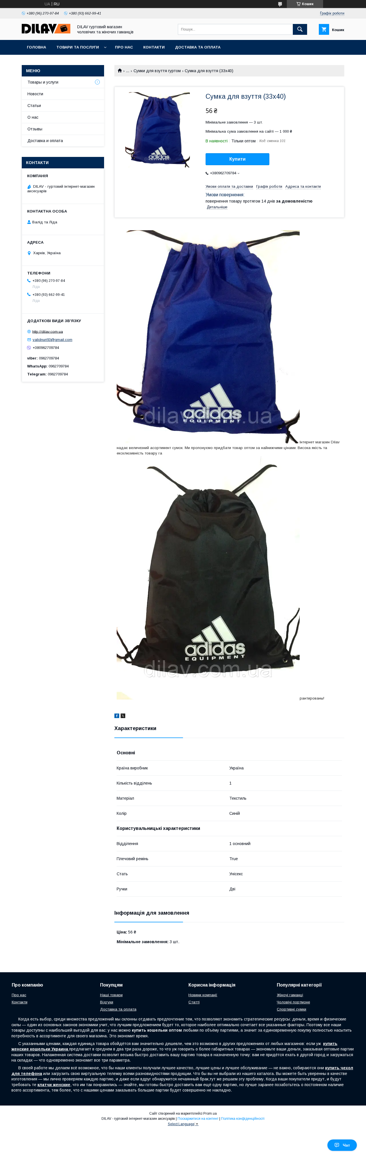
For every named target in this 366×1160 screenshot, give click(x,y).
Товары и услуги (42, 82)
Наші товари (111, 995)
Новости (35, 94)
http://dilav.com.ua (47, 331)
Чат (346, 1145)
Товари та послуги (77, 47)
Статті (194, 1002)
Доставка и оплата (45, 140)
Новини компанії (202, 995)
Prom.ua (210, 1113)
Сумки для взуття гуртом (157, 70)
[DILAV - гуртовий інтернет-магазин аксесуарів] (46, 32)
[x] (123, 716)
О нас (32, 117)
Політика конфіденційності (242, 1119)
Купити (237, 159)
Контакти (154, 47)
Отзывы (34, 129)
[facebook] (116, 716)
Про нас (124, 47)
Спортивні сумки (291, 1009)
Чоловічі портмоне (293, 1002)
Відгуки (106, 1002)
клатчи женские (53, 1084)
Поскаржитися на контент (198, 1119)
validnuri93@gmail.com (52, 340)
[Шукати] (300, 29)
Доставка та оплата (197, 47)
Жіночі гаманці (290, 995)
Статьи (34, 105)
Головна (36, 47)
